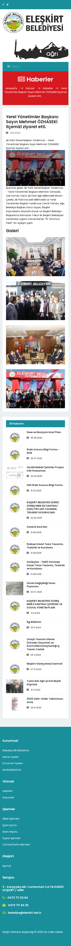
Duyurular (8, 797)
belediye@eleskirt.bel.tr (24, 913)
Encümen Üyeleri (13, 763)
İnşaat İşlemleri (12, 838)
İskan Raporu (10, 831)
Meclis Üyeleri (11, 757)
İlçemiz (7, 866)
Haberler (48, 88)
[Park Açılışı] (35, 400)
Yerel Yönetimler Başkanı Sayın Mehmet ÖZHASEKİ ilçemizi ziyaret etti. (35, 92)
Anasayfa (12, 88)
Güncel (30, 88)
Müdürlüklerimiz (12, 769)
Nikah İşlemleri (11, 818)
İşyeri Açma (10, 825)
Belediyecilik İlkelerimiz (16, 750)
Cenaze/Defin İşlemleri (16, 844)
